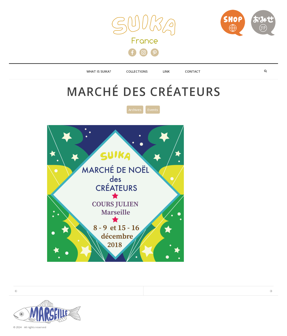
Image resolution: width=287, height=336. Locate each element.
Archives (134, 109)
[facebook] (132, 51)
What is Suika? (99, 71)
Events (152, 109)
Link (166, 71)
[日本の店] (263, 35)
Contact (192, 71)
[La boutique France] (232, 35)
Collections (137, 71)
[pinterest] (155, 51)
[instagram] (143, 51)
